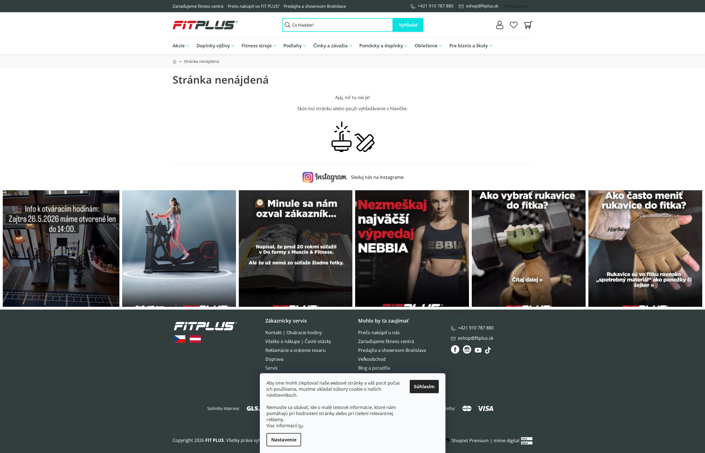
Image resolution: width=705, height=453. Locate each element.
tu (300, 426)
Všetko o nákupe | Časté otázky (298, 341)
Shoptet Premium (470, 440)
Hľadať (408, 25)
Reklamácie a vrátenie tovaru (295, 350)
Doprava (274, 359)
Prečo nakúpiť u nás (379, 333)
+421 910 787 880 (435, 6)
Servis (271, 368)
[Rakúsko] (195, 339)
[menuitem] (183, 46)
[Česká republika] (179, 339)
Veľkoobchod (372, 359)
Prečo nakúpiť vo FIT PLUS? (253, 6)
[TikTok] (488, 351)
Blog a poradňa (374, 368)
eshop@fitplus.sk (482, 6)
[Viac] (524, 44)
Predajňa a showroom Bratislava (315, 6)
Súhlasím (424, 386)
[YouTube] (479, 351)
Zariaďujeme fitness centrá (198, 6)
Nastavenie (283, 440)
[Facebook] (455, 349)
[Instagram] (467, 349)
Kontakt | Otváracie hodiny (293, 333)
